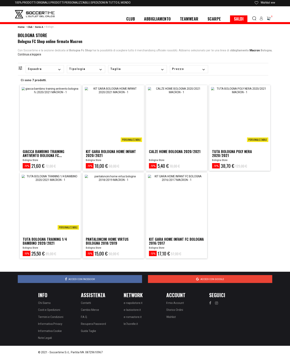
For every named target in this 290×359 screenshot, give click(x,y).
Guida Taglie (88, 331)
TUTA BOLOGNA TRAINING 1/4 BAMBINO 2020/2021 (45, 241)
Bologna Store (30, 160)
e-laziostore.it (132, 309)
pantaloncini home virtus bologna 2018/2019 (107, 241)
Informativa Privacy (50, 323)
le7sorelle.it (131, 323)
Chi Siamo (44, 302)
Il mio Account (175, 302)
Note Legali (45, 337)
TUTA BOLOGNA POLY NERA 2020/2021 (232, 153)
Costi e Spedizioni (49, 309)
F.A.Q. (84, 317)
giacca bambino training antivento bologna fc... (43, 153)
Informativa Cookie (50, 331)
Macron (255, 50)
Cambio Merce (90, 309)
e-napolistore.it (133, 302)
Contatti (86, 302)
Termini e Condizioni (50, 317)
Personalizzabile (131, 140)
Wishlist (171, 317)
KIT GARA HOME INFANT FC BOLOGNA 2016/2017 (176, 241)
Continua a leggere (29, 54)
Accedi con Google (212, 279)
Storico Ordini (174, 309)
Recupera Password (93, 323)
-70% (26, 165)
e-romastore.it (133, 317)
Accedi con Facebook (81, 279)
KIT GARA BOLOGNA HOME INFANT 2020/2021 (111, 153)
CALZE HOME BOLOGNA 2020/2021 (174, 151)
